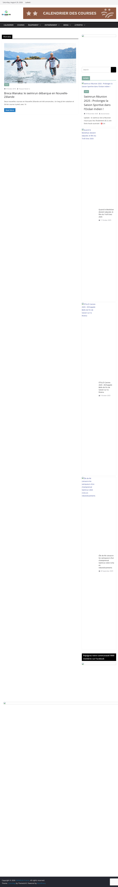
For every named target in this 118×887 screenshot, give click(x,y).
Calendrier (8, 25)
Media (65, 25)
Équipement (33, 25)
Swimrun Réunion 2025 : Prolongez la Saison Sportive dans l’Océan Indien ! (97, 103)
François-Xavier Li (24, 89)
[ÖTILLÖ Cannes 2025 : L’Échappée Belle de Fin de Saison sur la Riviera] (89, 389)
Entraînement (51, 25)
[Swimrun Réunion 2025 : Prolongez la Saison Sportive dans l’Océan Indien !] (99, 85)
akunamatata (105, 114)
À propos (79, 25)
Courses (20, 25)
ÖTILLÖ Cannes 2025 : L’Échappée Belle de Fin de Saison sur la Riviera (105, 387)
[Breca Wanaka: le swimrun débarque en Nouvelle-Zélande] (40, 63)
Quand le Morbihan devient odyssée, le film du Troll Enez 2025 (106, 213)
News (6, 84)
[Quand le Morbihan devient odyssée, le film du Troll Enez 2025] (89, 214)
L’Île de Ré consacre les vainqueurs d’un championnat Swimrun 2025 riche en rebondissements (106, 561)
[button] (39, 25)
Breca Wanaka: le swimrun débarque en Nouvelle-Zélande (36, 95)
